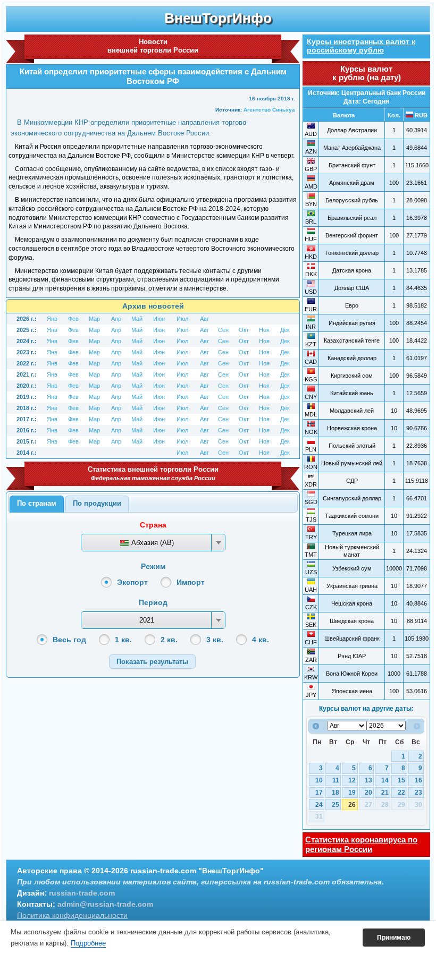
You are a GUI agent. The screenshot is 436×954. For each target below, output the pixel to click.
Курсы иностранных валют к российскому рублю (361, 45)
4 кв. (260, 639)
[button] (152, 661)
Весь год (69, 639)
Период (153, 602)
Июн (159, 319)
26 (352, 804)
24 (319, 804)
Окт (244, 330)
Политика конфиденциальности (72, 915)
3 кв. (214, 639)
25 (335, 804)
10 (319, 780)
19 (352, 792)
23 (418, 792)
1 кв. (123, 639)
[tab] (37, 504)
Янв (52, 319)
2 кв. (169, 639)
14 (385, 780)
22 (401, 792)
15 (401, 780)
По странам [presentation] (36, 503)
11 (335, 780)
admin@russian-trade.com (105, 904)
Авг (204, 319)
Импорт (191, 582)
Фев (73, 319)
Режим (153, 566)
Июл (182, 319)
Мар (94, 319)
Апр (116, 319)
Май (136, 319)
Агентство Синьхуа (269, 110)
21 (385, 792)
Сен (223, 330)
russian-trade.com (82, 893)
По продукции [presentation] (97, 503)
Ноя (264, 330)
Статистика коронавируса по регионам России (361, 844)
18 (335, 792)
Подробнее (88, 943)
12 (352, 780)
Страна (153, 525)
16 (418, 780)
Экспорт (132, 582)
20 (368, 792)
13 (368, 780)
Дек (285, 330)
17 (319, 792)
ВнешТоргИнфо (218, 18)
